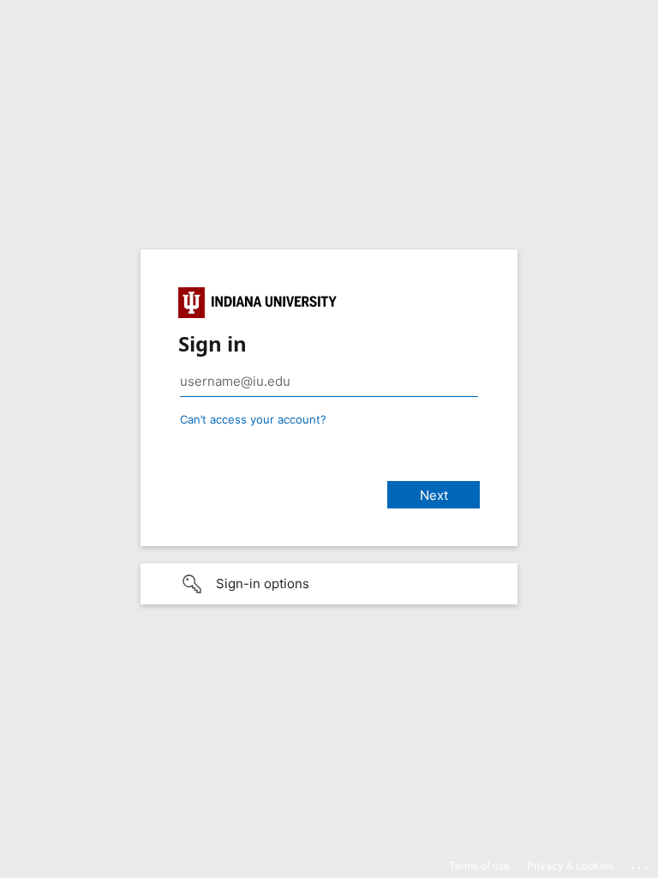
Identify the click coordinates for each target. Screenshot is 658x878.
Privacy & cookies (570, 865)
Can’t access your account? (253, 419)
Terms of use (479, 865)
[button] (329, 583)
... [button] (641, 863)
